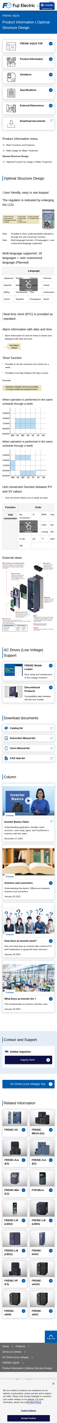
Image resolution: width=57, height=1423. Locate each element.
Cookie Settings (28, 1410)
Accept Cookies (28, 1418)
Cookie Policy (34, 1402)
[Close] (53, 1383)
